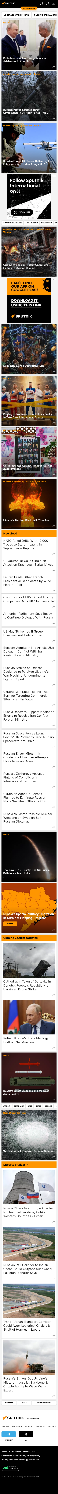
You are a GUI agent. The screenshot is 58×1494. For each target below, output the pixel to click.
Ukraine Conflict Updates (20, 938)
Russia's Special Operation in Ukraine (22, 74)
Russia (28, 1426)
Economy (40, 1426)
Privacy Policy (33, 1455)
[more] (54, 67)
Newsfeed (10, 533)
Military (52, 1426)
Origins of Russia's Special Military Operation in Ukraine (27, 230)
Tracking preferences (29, 1459)
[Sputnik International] (8, 4)
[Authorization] (42, 3)
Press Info (16, 1451)
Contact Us (6, 1455)
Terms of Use (28, 1451)
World (6, 23)
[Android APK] (10, 1468)
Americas (17, 1426)
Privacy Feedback (9, 1459)
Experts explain (14, 1165)
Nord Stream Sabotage (14, 1113)
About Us (5, 1451)
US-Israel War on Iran (13, 430)
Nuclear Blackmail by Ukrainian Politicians (24, 482)
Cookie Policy (19, 1455)
